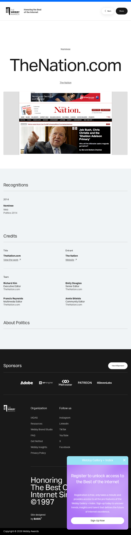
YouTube (63, 435)
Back (109, 11)
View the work (10, 260)
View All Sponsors (118, 366)
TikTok (62, 429)
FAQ (33, 435)
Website (70, 260)
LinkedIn (64, 424)
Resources (36, 424)
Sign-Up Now (98, 521)
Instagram (64, 418)
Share (121, 11)
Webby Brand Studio (42, 429)
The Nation (65, 83)
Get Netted (37, 441)
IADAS (34, 418)
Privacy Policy (38, 453)
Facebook (64, 447)
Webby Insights (39, 447)
